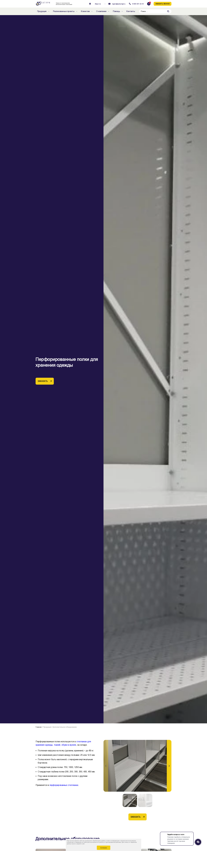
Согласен (103, 848)
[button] (169, 766)
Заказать (43, 381)
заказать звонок (162, 4)
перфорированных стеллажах (64, 785)
